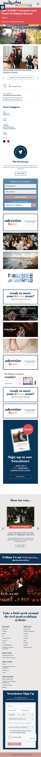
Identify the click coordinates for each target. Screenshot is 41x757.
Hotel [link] (4, 120)
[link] (2, 7)
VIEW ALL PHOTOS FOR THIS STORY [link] (20, 77)
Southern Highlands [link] (9, 128)
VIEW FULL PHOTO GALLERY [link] (12, 99)
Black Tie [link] (6, 113)
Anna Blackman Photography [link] (12, 95)
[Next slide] (37, 528)
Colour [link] (25, 636)
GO (34, 205)
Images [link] (26, 633)
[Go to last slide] (3, 528)
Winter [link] (5, 134)
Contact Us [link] (5, 670)
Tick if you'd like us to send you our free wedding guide (20, 731)
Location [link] (26, 638)
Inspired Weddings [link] (17, 22)
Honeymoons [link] (6, 638)
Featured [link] (5, 22)
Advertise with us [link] (7, 685)
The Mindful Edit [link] (7, 645)
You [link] (3, 636)
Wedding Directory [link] (8, 655)
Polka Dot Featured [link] (20, 527)
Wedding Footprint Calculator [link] (7, 648)
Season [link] (26, 645)
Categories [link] (27, 629)
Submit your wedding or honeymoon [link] (9, 682)
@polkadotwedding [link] (20, 560)
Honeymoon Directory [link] (8, 657)
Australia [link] (6, 125)
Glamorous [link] (6, 115)
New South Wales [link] (8, 127)
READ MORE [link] (20, 173)
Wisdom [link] (4, 631)
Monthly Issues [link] (28, 647)
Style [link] (25, 640)
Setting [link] (26, 642)
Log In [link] (4, 672)
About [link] (4, 664)
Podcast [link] (4, 640)
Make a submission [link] (7, 679)
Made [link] (4, 633)
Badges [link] (4, 687)
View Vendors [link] (20, 197)
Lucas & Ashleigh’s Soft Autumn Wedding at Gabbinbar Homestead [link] (20, 534)
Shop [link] (3, 642)
